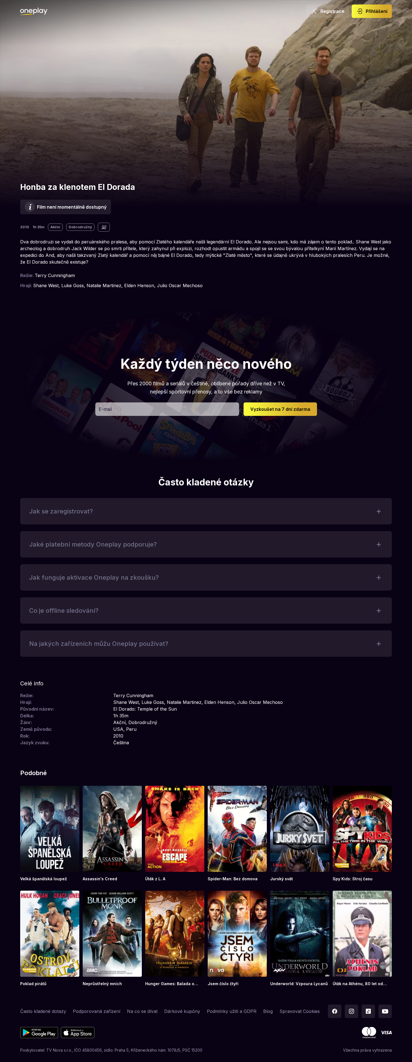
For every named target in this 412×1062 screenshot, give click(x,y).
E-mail (105, 409)
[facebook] (334, 1011)
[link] (49, 834)
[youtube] (385, 1011)
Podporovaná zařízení (96, 1011)
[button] (280, 409)
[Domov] (33, 11)
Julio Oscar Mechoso (180, 285)
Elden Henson (139, 285)
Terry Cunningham (55, 275)
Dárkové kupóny (182, 1011)
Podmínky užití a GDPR (231, 1011)
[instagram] (351, 1011)
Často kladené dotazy (43, 1011)
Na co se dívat (142, 1011)
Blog (268, 1011)
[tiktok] (368, 1011)
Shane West (46, 285)
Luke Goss (72, 285)
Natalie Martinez (104, 285)
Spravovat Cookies (299, 1011)
